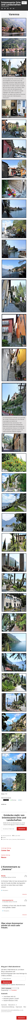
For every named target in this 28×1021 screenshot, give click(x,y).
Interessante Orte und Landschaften (11, 3)
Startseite (4, 1005)
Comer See (5, 839)
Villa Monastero (21, 839)
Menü (24, 2)
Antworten (24, 894)
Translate (14, 990)
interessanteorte (7, 835)
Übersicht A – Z (12, 1005)
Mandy (3, 876)
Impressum (19, 1007)
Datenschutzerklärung (8, 1007)
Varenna (14, 839)
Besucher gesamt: (8, 998)
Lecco (10, 839)
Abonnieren (21, 828)
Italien (4, 837)
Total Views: (7, 996)
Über (24, 1007)
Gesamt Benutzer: (9, 1000)
